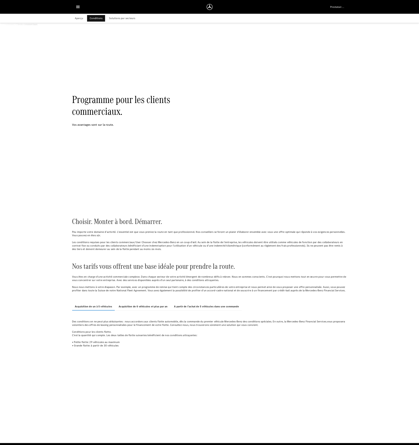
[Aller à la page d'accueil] (209, 7)
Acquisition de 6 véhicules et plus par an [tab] (143, 306)
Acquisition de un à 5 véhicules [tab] (93, 306)
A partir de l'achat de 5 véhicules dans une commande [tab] (206, 306)
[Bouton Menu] (78, 7)
